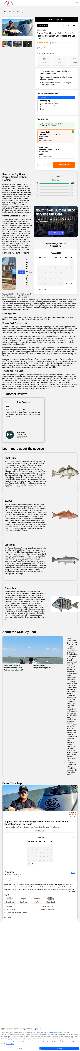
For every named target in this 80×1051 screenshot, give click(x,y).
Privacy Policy (10, 1044)
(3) (50, 43)
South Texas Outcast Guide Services (46, 1032)
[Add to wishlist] (64, 26)
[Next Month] (73, 252)
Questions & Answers (62, 43)
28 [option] (66, 284)
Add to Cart (64, 165)
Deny (20, 1048)
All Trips (4, 12)
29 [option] (71, 284)
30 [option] (40, 289)
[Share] (69, 26)
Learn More (7, 917)
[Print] (74, 26)
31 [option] (45, 289)
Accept (60, 1048)
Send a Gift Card (56, 233)
